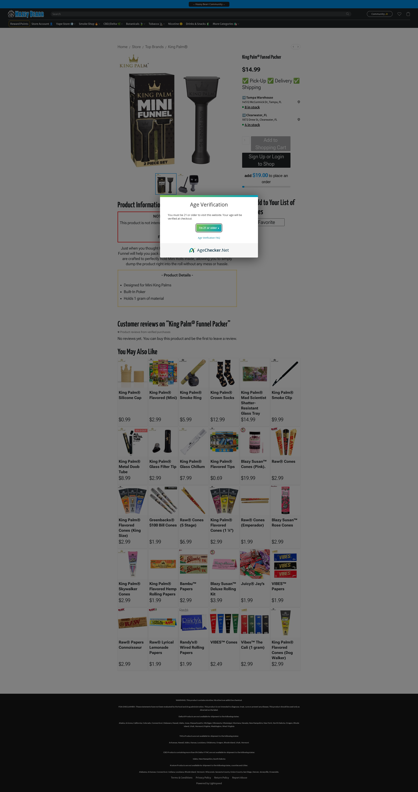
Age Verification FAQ (209, 237)
